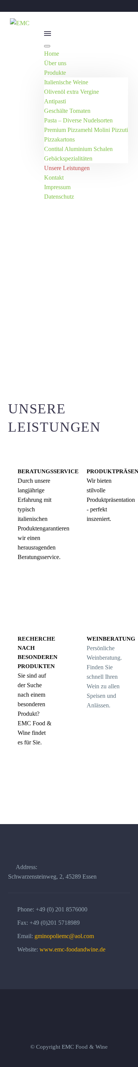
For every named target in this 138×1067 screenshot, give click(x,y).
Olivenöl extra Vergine (71, 91)
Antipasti (55, 101)
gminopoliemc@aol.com (64, 936)
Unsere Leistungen (67, 168)
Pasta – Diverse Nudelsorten (78, 120)
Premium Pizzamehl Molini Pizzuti (86, 130)
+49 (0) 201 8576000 (61, 909)
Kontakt (54, 177)
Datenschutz (59, 196)
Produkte (55, 72)
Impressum (57, 187)
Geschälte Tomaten (67, 111)
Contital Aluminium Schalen (78, 149)
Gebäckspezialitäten (68, 158)
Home (51, 53)
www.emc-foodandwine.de (72, 949)
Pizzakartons (59, 139)
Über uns (55, 63)
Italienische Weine (66, 82)
